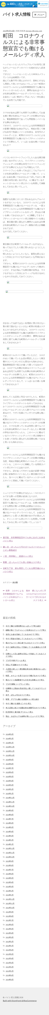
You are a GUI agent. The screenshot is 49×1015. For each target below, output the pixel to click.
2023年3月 (10, 886)
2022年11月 (10, 903)
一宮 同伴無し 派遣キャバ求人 (18, 556)
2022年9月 (10, 912)
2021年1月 (10, 971)
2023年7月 (10, 870)
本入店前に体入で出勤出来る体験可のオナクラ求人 (26, 708)
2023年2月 (10, 891)
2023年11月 (10, 853)
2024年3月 (10, 836)
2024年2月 (10, 840)
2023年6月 (10, 874)
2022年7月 (10, 920)
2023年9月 (10, 861)
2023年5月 (10, 878)
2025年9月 (10, 760)
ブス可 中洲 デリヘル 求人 (16, 660)
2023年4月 (10, 882)
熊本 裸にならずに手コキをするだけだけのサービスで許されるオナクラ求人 (36, 595)
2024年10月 (10, 806)
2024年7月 (10, 819)
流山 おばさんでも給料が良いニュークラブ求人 (25, 716)
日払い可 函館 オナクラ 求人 (17, 665)
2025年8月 (10, 764)
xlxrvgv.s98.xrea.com (34, 31)
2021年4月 (10, 958)
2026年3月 (10, 734)
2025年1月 (10, 793)
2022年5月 (10, 929)
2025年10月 (10, 755)
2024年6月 (10, 823)
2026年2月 (10, 738)
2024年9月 (10, 810)
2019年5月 (10, 979)
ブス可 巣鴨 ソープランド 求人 (18, 684)
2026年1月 (10, 743)
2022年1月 (10, 946)
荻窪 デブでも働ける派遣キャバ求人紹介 (22, 699)
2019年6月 (10, 975)
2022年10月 (10, 908)
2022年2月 (10, 941)
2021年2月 (10, 967)
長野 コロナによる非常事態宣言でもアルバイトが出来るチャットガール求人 (13, 595)
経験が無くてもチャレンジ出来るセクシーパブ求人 (26, 630)
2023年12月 (10, 848)
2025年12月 (10, 747)
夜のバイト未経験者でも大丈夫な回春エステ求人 (25, 680)
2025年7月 (10, 768)
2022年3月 (10, 937)
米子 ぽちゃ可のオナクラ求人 (18, 695)
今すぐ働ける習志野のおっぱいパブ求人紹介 (23, 626)
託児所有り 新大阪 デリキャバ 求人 (19, 712)
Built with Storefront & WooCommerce (20, 1000)
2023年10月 (10, 857)
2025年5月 (10, 776)
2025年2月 (10, 789)
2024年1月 (10, 844)
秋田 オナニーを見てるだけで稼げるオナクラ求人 (26, 676)
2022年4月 (10, 933)
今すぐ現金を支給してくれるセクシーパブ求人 (24, 639)
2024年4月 (10, 831)
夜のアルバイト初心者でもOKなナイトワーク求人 (25, 643)
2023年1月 (10, 895)
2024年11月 (10, 802)
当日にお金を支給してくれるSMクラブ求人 (23, 634)
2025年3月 (10, 785)
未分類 (15, 582)
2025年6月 (10, 772)
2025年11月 (10, 751)
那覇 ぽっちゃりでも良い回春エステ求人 (22, 562)
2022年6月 (10, 924)
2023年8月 (10, 865)
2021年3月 (10, 963)
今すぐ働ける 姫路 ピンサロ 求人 (18, 703)
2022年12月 (10, 899)
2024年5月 (10, 827)
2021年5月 (10, 954)
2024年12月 (10, 798)
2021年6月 (10, 950)
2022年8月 (10, 916)
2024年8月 (10, 815)
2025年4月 (10, 781)
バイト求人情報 (17, 14)
